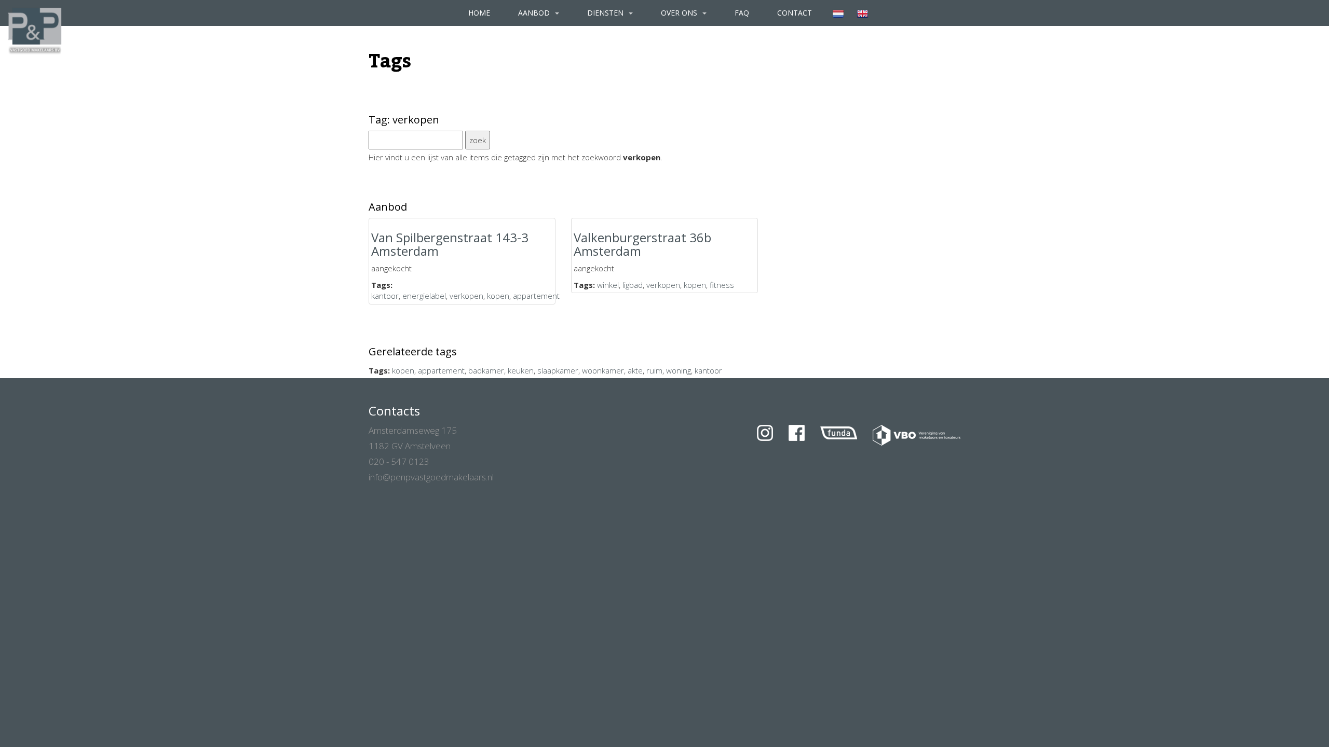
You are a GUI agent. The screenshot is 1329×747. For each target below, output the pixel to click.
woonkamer (603, 370)
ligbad (632, 285)
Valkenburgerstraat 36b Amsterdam (642, 244)
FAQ (742, 13)
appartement (536, 295)
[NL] (838, 13)
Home (479, 13)
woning (678, 370)
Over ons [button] (680, 13)
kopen (498, 295)
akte (635, 370)
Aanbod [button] (535, 13)
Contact (794, 13)
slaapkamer (557, 370)
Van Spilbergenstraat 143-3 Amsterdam (449, 244)
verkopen (466, 295)
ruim (654, 370)
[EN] (863, 13)
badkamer (486, 370)
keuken (521, 370)
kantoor (385, 295)
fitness (722, 285)
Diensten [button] (606, 13)
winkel (608, 285)
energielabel (424, 295)
